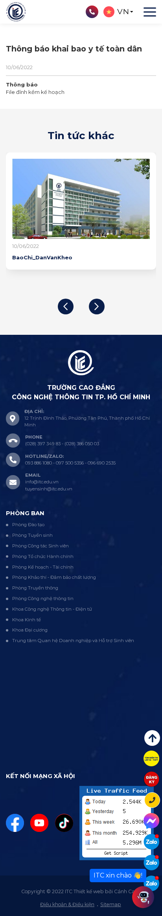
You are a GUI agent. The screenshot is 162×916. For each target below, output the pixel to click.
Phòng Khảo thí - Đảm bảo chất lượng (54, 577)
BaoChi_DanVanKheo (42, 257)
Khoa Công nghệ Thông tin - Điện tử (52, 609)
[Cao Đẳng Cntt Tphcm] (151, 883)
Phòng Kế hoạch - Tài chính (43, 567)
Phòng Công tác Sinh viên (40, 546)
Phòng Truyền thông (35, 588)
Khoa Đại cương (30, 630)
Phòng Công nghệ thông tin (43, 598)
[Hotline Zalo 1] (151, 842)
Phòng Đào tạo (28, 524)
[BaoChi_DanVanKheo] (81, 199)
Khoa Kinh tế (26, 619)
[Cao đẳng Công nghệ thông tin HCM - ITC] (151, 862)
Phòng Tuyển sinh (32, 535)
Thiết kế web (89, 891)
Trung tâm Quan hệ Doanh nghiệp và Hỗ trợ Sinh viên (73, 640)
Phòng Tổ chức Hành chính (43, 556)
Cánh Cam (127, 891)
